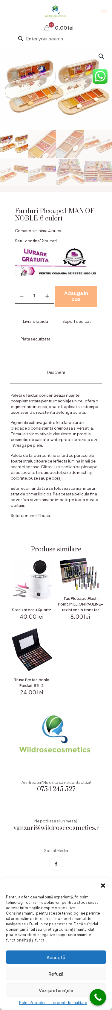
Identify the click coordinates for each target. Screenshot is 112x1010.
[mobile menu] (104, 10)
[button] (103, 886)
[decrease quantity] (21, 296)
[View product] (47, 573)
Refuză (56, 973)
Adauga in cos (76, 296)
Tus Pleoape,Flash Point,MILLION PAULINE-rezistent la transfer (80, 604)
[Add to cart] (47, 564)
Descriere (56, 372)
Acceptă (56, 957)
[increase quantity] (47, 296)
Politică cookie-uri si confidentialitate (53, 1002)
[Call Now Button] (98, 997)
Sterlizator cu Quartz (31, 609)
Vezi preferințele (56, 990)
